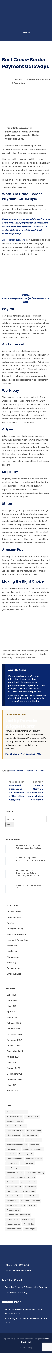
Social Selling (12, 1201)
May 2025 (11, 1006)
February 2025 (14, 1023)
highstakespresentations (17, 1144)
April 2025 (12, 1012)
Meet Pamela (12, 754)
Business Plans (34, 79)
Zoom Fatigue (29, 1229)
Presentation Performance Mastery (21, 1177)
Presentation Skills (14, 1187)
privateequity (30, 1187)
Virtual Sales (29, 1224)
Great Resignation (33, 1140)
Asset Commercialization (17, 1112)
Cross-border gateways (13, 240)
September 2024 (15, 1051)
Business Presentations (16, 1126)
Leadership (12, 951)
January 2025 (13, 1028)
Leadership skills (26, 1154)
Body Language (32, 1116)
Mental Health (12, 1163)
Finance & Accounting (17, 940)
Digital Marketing (34, 1130)
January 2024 (13, 1068)
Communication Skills (15, 1130)
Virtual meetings (13, 1224)
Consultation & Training (16, 1292)
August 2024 (13, 1057)
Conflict (11, 923)
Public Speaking (13, 1191)
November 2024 (14, 1040)
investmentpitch (13, 1149)
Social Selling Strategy (16, 1205)
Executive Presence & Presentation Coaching (26, 1287)
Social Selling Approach (30, 1201)
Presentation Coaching (35, 1173)
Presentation (13, 968)
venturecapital (12, 1219)
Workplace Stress (14, 1229)
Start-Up (32, 1205)
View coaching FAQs (31, 754)
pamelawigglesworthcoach (18, 1168)
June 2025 (12, 1000)
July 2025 (11, 995)
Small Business (14, 974)
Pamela (18, 79)
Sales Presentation (14, 1196)
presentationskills (28, 1182)
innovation (34, 1144)
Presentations (12, 1182)
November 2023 (14, 1079)
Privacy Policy (26, 1348)
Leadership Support (15, 1158)
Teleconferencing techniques (18, 1215)
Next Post (35, 791)
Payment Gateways (35, 770)
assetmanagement (14, 1116)
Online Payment (17, 770)
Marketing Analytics (34, 1158)
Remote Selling (29, 1191)
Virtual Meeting (28, 1219)
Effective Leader (13, 1135)
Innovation (12, 945)
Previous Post (17, 791)
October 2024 (13, 1045)
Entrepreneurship (15, 928)
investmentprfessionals (33, 1149)
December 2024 (14, 1034)
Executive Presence (16, 934)
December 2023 (14, 1074)
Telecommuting (13, 1210)
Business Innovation (15, 1121)
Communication (14, 917)
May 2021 (11, 1085)
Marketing (11, 962)
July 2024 (11, 1062)
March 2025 (12, 1017)
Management (13, 957)
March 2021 (12, 1090)
